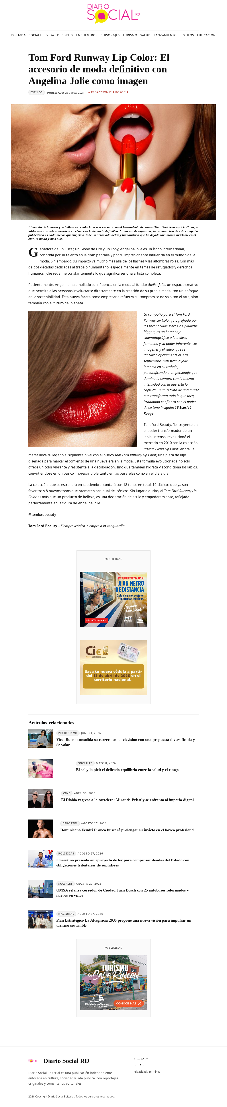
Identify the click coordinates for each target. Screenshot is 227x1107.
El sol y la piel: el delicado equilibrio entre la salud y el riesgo (127, 769)
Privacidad (140, 1072)
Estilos (36, 92)
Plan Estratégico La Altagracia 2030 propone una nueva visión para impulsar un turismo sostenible (123, 923)
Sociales (85, 763)
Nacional (66, 914)
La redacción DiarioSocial (108, 92)
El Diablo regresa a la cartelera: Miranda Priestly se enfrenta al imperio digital (127, 800)
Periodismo (68, 733)
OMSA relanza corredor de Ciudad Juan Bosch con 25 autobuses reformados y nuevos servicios (122, 892)
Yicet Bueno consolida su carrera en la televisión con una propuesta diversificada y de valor (125, 742)
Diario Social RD (66, 1060)
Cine (66, 793)
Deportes (70, 823)
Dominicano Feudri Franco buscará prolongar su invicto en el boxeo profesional (127, 830)
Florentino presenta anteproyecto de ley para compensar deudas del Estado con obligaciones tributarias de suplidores (122, 862)
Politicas (66, 853)
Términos (154, 1072)
